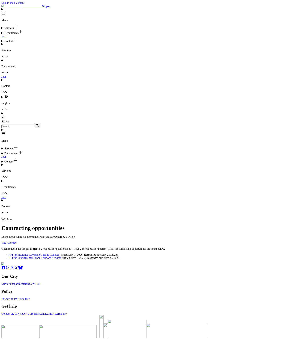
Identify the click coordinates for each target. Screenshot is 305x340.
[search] (37, 125)
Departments (18, 283)
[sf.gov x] (16, 268)
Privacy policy (9, 298)
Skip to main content (12, 2)
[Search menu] (152, 116)
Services (6, 283)
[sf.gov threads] (12, 268)
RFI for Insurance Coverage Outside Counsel (33, 254)
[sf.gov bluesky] (20, 268)
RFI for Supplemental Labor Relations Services (34, 257)
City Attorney (9, 242)
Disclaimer (23, 298)
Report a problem (29, 313)
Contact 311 (45, 313)
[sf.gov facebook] (3, 268)
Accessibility (59, 313)
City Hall (35, 283)
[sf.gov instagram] (8, 268)
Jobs (3, 36)
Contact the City (10, 313)
